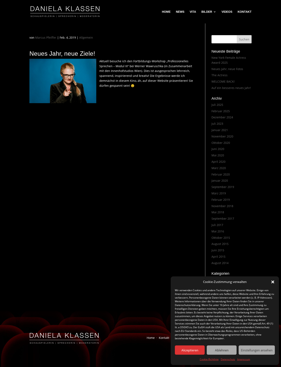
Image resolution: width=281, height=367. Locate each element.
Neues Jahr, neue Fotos (227, 69)
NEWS (180, 11)
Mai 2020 (217, 155)
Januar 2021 (219, 130)
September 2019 (222, 187)
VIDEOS (227, 11)
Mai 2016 (217, 231)
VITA (193, 11)
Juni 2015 (217, 250)
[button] (273, 282)
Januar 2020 (219, 180)
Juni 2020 (217, 149)
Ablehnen (222, 350)
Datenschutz (228, 359)
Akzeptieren (189, 350)
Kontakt (164, 338)
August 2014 (220, 263)
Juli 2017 (217, 225)
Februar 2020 (220, 174)
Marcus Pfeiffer (45, 37)
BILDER (206, 11)
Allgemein (86, 37)
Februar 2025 (220, 111)
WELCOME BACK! (223, 81)
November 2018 (222, 206)
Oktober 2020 (220, 143)
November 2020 (222, 136)
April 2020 (218, 162)
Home (151, 338)
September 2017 (222, 218)
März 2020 (218, 168)
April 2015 (218, 257)
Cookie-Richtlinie (209, 359)
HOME (166, 11)
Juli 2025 (217, 105)
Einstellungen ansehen (257, 350)
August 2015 (220, 244)
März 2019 (218, 193)
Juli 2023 (217, 124)
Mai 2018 (217, 212)
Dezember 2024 (222, 117)
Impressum (243, 359)
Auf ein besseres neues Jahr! (231, 88)
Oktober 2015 (220, 238)
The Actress (219, 75)
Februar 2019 (220, 200)
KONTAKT (245, 11)
